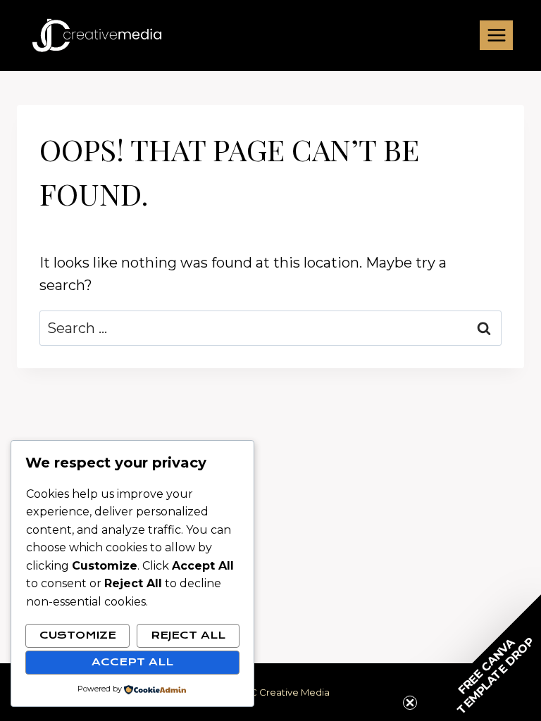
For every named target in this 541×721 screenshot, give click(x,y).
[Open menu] (496, 34)
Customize (77, 635)
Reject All (188, 635)
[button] (477, 657)
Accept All (132, 662)
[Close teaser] (410, 703)
